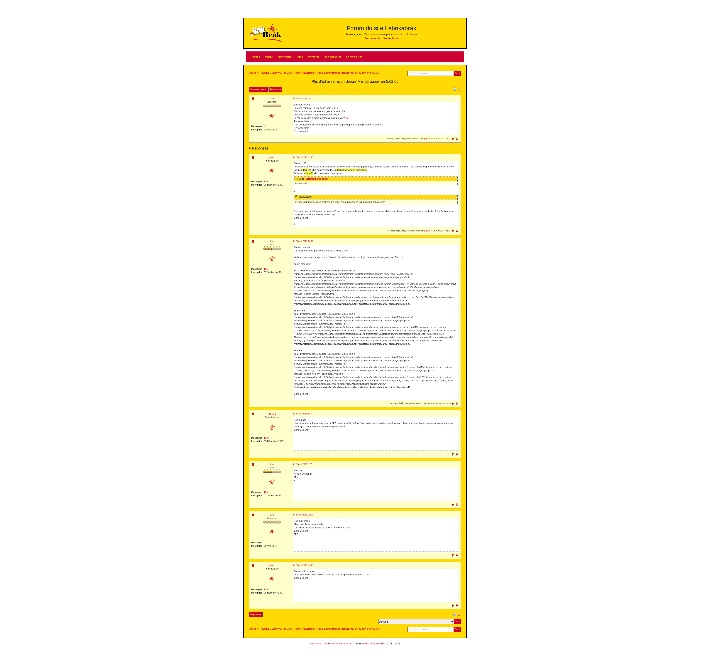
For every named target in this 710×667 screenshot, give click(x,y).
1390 (266, 181)
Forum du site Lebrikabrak (381, 28)
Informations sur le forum (338, 643)
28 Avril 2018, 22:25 (304, 157)
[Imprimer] (455, 88)
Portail (269, 56)
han (272, 241)
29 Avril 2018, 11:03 (304, 515)
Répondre (275, 89)
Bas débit (315, 643)
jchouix (427, 138)
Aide (300, 56)
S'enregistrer (390, 38)
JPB (272, 98)
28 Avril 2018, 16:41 (304, 98)
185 (266, 269)
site (298, 114)
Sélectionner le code (316, 179)
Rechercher (285, 56)
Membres (314, 56)
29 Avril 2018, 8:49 (304, 414)
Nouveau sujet (258, 89)
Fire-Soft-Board (374, 643)
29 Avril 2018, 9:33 (304, 464)
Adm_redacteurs (304, 72)
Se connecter (372, 38)
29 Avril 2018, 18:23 (304, 565)
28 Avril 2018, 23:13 (304, 241)
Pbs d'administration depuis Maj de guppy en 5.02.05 (348, 72)
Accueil (255, 56)
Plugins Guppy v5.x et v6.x (276, 72)
